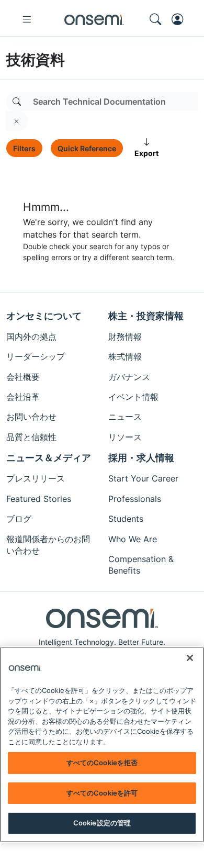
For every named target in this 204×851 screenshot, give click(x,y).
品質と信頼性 (31, 437)
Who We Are (132, 539)
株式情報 (125, 356)
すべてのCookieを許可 (102, 793)
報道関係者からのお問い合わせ (48, 545)
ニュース (125, 416)
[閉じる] (189, 657)
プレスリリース (35, 478)
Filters (24, 148)
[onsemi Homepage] (94, 19)
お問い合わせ (31, 416)
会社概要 (23, 377)
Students (125, 518)
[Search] (16, 101)
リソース (125, 437)
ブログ (18, 518)
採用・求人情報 (141, 457)
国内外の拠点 (31, 336)
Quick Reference (87, 148)
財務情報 (125, 336)
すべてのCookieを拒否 (102, 762)
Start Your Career (143, 478)
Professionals (134, 499)
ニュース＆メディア (48, 457)
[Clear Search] (17, 121)
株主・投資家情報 (146, 315)
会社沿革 (23, 396)
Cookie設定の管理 (102, 823)
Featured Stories (38, 499)
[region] (102, 744)
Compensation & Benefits (141, 565)
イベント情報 (133, 396)
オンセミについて (44, 315)
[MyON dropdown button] (180, 19)
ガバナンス (129, 377)
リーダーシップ (35, 356)
